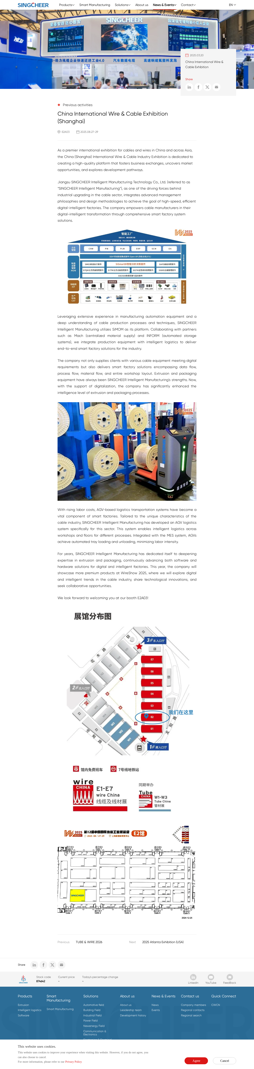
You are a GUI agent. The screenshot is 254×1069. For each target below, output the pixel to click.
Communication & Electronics (94, 1033)
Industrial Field (92, 1015)
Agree (196, 1060)
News (155, 1004)
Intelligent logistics (29, 1010)
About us (141, 5)
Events (156, 1010)
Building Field (91, 1010)
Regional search (191, 1015)
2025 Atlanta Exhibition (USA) (163, 942)
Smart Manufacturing (94, 5)
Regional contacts (192, 1010)
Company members (193, 1004)
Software (23, 1015)
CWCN (215, 1004)
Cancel (224, 1060)
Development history (133, 1015)
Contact (187, 5)
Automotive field (93, 1004)
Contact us (190, 996)
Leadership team (131, 1010)
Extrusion (23, 1004)
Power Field (90, 1020)
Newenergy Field (94, 1025)
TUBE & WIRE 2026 (89, 942)
